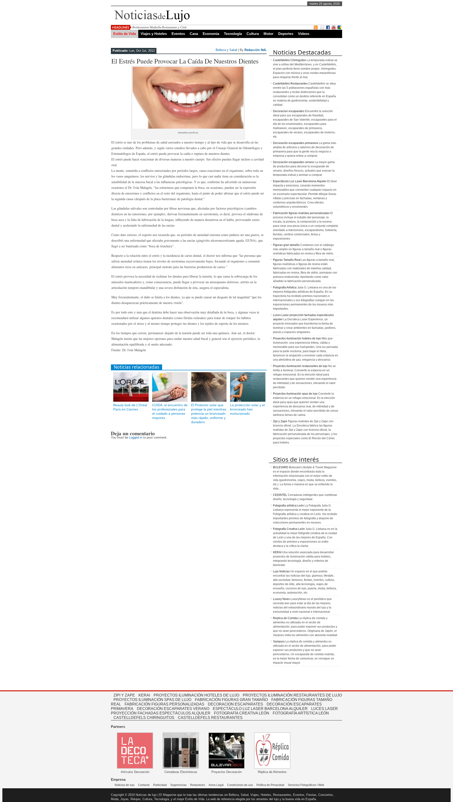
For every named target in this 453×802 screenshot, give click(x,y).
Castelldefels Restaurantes (290, 83)
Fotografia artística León (288, 505)
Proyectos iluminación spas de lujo (295, 393)
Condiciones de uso (240, 785)
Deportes (285, 34)
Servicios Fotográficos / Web (306, 785)
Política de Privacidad (270, 785)
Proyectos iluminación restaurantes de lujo (300, 366)
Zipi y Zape (280, 421)
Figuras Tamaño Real (287, 260)
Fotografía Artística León (301, 713)
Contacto (144, 785)
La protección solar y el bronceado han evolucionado (247, 409)
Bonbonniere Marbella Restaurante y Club (159, 27)
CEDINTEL (280, 495)
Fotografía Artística (285, 287)
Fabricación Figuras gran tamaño (231, 700)
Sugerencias (178, 785)
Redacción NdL (255, 50)
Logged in (135, 437)
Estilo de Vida (124, 34)
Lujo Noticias (281, 571)
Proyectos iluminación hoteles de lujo (297, 338)
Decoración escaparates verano (293, 162)
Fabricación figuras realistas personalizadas (301, 213)
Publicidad (160, 785)
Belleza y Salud (226, 50)
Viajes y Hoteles (154, 34)
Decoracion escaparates (288, 111)
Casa (194, 34)
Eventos (178, 34)
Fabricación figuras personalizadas (164, 704)
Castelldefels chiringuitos (143, 718)
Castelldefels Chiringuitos (289, 60)
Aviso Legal (216, 785)
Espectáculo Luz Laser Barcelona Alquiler (300, 181)
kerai (144, 695)
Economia (211, 34)
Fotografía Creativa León (289, 529)
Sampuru (279, 641)
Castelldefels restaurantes (210, 718)
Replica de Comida (285, 618)
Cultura (253, 34)
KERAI (277, 552)
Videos (303, 34)
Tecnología (233, 34)
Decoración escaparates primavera (295, 143)
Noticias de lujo (124, 785)
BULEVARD (280, 467)
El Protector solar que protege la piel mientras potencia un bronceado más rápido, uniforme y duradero (208, 413)
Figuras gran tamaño (286, 245)
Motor (268, 34)
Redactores (197, 785)
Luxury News (281, 599)
